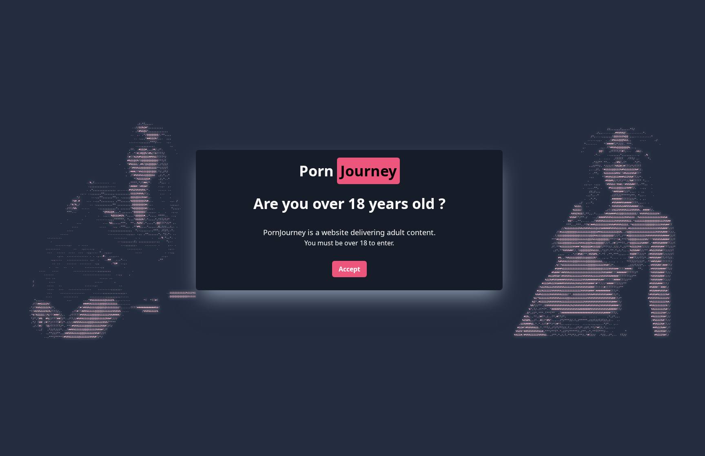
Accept (349, 269)
